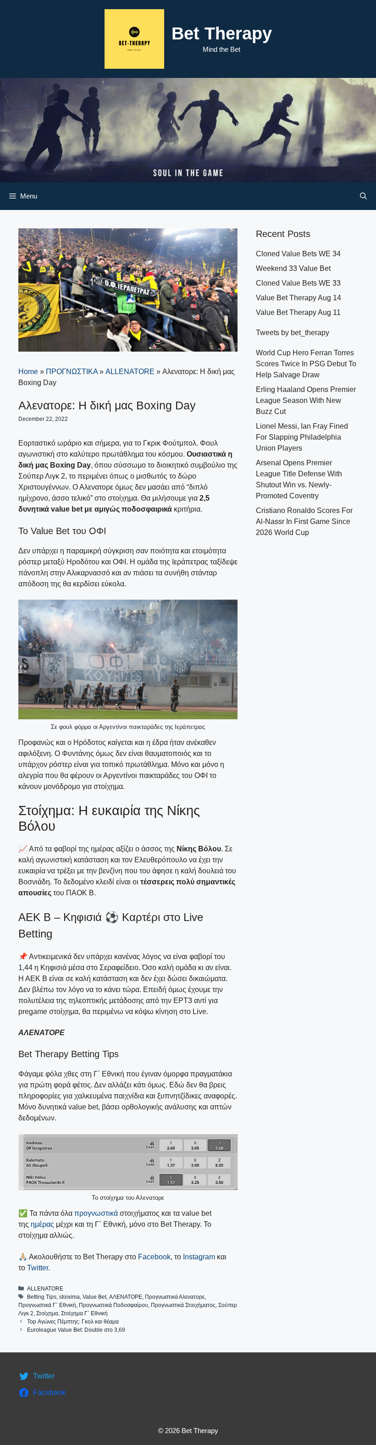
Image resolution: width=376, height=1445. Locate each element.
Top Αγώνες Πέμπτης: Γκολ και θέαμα (73, 1321)
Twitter (37, 1268)
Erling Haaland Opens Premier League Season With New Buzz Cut (306, 400)
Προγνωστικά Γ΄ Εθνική (47, 1305)
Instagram (199, 1257)
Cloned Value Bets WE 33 (298, 283)
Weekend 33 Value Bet (293, 268)
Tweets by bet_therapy (292, 332)
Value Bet (94, 1297)
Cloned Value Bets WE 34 (298, 254)
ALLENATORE (130, 371)
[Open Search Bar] (363, 196)
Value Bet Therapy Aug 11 (298, 312)
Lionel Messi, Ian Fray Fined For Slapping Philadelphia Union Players (302, 437)
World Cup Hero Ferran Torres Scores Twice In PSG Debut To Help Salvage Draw (306, 364)
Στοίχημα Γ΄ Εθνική (84, 1313)
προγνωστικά (96, 1213)
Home (28, 371)
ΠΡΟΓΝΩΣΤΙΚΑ (72, 371)
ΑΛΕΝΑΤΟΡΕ (125, 1297)
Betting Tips (41, 1297)
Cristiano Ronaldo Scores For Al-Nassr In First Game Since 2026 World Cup (304, 521)
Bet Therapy (221, 33)
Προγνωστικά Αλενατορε (175, 1297)
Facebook (154, 1257)
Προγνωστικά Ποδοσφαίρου (113, 1305)
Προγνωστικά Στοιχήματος (183, 1305)
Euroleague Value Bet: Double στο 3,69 (76, 1330)
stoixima (69, 1297)
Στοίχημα (47, 1313)
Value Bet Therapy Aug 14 (298, 298)
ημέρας (43, 1224)
